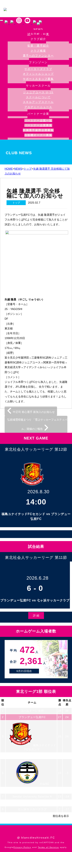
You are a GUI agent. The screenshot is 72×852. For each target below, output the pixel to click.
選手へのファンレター (38, 55)
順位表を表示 (61, 815)
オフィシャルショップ (38, 73)
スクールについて (38, 97)
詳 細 (36, 615)
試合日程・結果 (38, 34)
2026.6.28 (37, 578)
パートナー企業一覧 (38, 120)
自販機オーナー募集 (38, 135)
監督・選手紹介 (38, 45)
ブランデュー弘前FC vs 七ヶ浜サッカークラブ (35, 600)
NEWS (38, 29)
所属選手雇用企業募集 (38, 130)
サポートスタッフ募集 (38, 78)
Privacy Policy (22, 847)
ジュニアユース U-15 (38, 92)
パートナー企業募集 (38, 125)
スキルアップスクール (38, 102)
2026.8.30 (38, 491)
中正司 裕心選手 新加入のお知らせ (33, 411)
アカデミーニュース (38, 107)
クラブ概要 (38, 50)
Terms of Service (48, 847)
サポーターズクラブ (38, 69)
